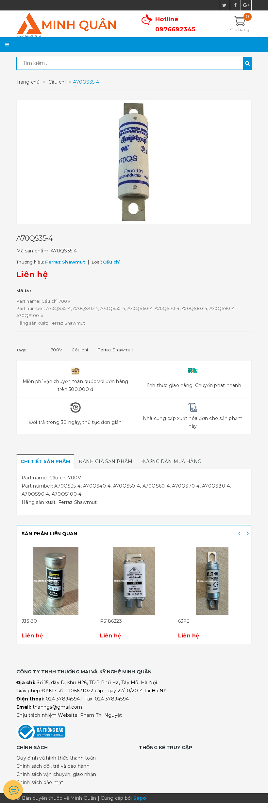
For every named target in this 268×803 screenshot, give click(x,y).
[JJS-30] (56, 581)
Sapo (139, 798)
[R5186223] (134, 581)
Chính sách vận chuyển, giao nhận (56, 774)
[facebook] (235, 5)
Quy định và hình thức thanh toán (56, 758)
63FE (184, 621)
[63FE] (212, 581)
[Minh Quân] (72, 24)
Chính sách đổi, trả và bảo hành (53, 766)
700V (56, 349)
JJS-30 (29, 621)
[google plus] (246, 5)
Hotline (175, 24)
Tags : (22, 349)
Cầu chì (80, 349)
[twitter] (224, 5)
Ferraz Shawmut (115, 349)
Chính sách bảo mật (39, 782)
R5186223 (111, 621)
